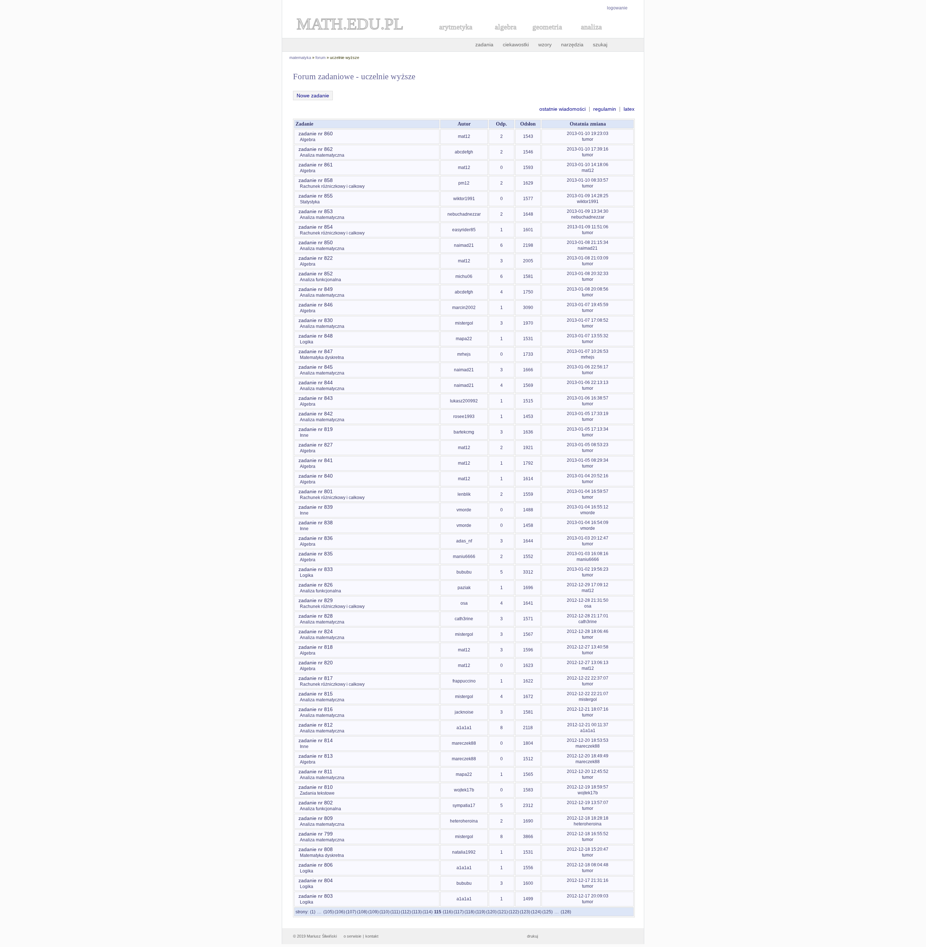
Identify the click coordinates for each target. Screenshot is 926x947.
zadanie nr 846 (315, 305)
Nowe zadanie (313, 95)
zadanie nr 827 (315, 445)
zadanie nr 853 (315, 211)
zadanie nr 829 (315, 600)
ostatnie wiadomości (562, 109)
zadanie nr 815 (315, 694)
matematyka (300, 57)
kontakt (371, 936)
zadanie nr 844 (315, 382)
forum (320, 57)
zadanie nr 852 (315, 273)
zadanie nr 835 (315, 554)
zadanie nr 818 (315, 647)
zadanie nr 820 (315, 662)
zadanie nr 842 (315, 414)
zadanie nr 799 (315, 834)
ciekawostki (516, 44)
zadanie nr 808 (315, 849)
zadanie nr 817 (315, 678)
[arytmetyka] (455, 35)
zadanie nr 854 (315, 227)
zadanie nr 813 (315, 756)
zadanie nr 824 (315, 631)
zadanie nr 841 (315, 460)
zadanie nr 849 (315, 289)
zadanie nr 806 (315, 865)
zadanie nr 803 (315, 896)
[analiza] (591, 35)
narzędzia (572, 44)
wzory (545, 44)
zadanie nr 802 (315, 803)
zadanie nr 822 (315, 258)
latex (629, 109)
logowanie (617, 7)
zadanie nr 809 (315, 818)
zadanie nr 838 (315, 522)
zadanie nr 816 (315, 709)
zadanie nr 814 (315, 740)
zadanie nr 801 (315, 491)
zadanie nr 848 (315, 336)
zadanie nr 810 (315, 787)
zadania (484, 44)
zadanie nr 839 (315, 507)
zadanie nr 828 (315, 616)
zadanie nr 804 (315, 880)
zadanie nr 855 (315, 196)
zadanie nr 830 (315, 320)
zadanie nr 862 (315, 149)
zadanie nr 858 (315, 180)
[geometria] (545, 35)
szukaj (600, 44)
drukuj (532, 936)
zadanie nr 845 (315, 367)
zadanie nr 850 (315, 242)
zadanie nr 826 (315, 585)
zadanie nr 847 (315, 351)
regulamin (604, 109)
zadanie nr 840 (315, 476)
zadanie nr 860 (315, 133)
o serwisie (352, 936)
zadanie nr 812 (315, 725)
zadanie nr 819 (315, 429)
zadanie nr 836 (315, 538)
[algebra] (502, 35)
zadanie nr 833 (315, 569)
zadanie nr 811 (315, 771)
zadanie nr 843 (315, 398)
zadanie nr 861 (315, 165)
